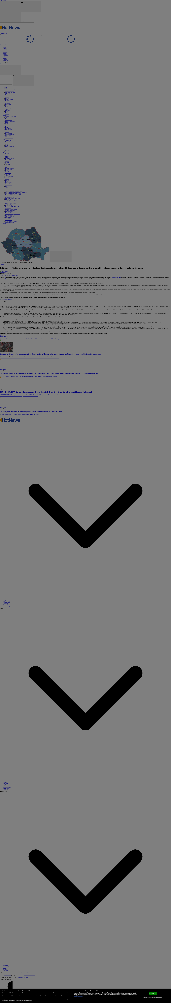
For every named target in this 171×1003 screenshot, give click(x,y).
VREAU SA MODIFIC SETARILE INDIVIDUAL (152, 997)
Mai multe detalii (65, 993)
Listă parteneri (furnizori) (78, 996)
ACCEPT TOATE (152, 993)
